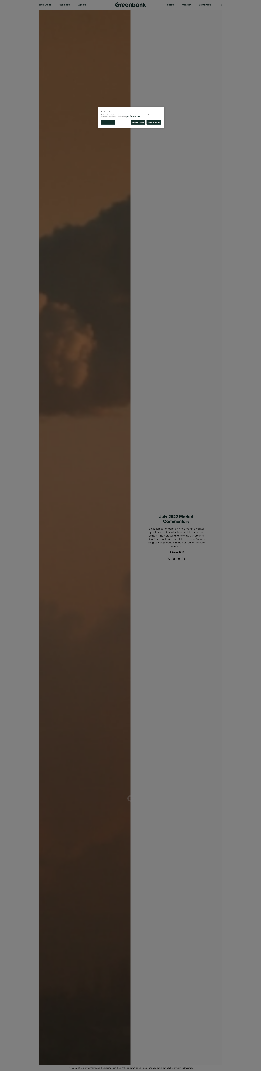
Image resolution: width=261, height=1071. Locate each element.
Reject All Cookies (138, 122)
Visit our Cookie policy (133, 116)
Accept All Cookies (154, 122)
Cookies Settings (108, 122)
